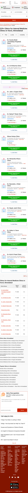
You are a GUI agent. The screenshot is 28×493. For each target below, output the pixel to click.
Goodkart (3, 451)
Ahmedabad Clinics (14, 24)
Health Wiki (17, 450)
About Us (24, 450)
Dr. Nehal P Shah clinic (14, 114)
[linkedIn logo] (15, 477)
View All (14, 443)
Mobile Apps (24, 454)
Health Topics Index (17, 462)
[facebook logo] (9, 477)
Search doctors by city (10, 451)
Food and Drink (2, 466)
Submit (22, 410)
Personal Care (2, 469)
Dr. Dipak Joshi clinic (14, 208)
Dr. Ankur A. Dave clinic (13, 231)
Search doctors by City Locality (10, 455)
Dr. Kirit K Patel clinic (14, 254)
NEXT (25, 276)
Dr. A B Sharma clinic (14, 66)
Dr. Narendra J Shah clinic (13, 185)
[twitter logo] (12, 477)
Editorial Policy (23, 461)
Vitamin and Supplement (3, 453)
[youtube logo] (18, 477)
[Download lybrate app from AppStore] (14, 488)
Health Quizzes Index (16, 459)
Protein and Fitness (3, 456)
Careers (23, 452)
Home (1, 24)
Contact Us (24, 451)
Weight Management (3, 463)
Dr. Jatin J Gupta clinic (14, 92)
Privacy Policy (23, 459)
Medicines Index (17, 465)
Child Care (3, 470)
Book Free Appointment (24, 3)
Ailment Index (16, 467)
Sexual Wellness (2, 461)
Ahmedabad (6, 24)
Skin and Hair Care (3, 458)
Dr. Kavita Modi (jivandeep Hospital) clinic (14, 41)
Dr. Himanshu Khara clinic (13, 159)
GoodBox (2, 472)
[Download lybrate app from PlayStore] (14, 485)
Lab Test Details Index (16, 470)
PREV (3, 276)
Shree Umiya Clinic (13, 136)
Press (23, 463)
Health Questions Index (17, 455)
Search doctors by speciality (10, 459)
